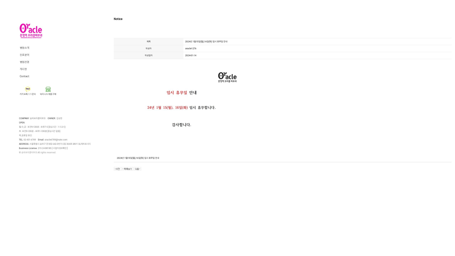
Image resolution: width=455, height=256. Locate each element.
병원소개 (24, 47)
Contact (24, 76)
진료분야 (24, 55)
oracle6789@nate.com (56, 139)
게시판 (23, 69)
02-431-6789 (30, 139)
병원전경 (24, 62)
